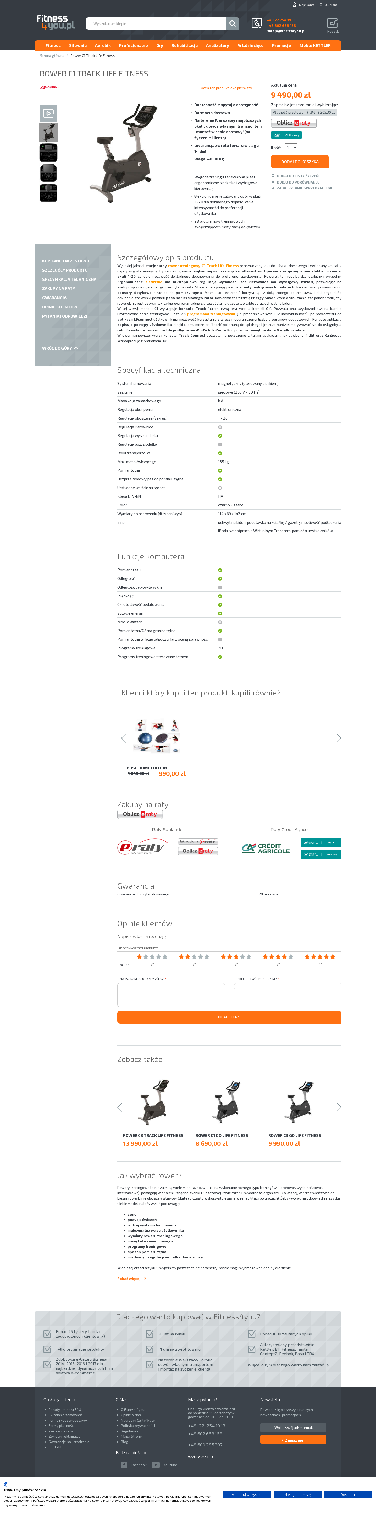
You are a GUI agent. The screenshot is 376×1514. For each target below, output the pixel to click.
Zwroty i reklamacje (65, 1436)
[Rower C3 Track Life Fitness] (157, 1102)
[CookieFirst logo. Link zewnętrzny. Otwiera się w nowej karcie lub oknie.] (6, 1484)
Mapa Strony (131, 1436)
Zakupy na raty (61, 1431)
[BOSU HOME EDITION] (160, 735)
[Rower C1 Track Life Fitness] (48, 122)
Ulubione (331, 4)
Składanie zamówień (65, 1415)
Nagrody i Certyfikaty (138, 1420)
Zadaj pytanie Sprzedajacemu (305, 188)
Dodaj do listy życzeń (298, 176)
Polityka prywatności (138, 1425)
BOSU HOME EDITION (147, 767)
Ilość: (276, 147)
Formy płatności (61, 1425)
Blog (124, 1441)
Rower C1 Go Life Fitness (222, 1135)
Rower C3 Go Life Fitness (294, 1135)
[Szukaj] (232, 23)
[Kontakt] (257, 23)
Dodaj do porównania (298, 182)
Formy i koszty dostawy (68, 1420)
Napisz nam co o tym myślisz (142, 978)
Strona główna (52, 55)
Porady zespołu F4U (65, 1409)
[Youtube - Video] (48, 113)
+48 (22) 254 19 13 (206, 1425)
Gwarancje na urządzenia (69, 1441)
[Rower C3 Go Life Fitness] (302, 1102)
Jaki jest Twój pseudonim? (257, 978)
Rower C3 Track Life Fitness (153, 1135)
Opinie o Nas (131, 1415)
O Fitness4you (133, 1409)
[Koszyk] (333, 23)
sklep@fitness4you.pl (286, 31)
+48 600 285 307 (205, 1444)
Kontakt (55, 1447)
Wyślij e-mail (198, 1457)
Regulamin (129, 1431)
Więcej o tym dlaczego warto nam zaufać (286, 1364)
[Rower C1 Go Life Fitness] (229, 1102)
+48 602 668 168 (205, 1433)
